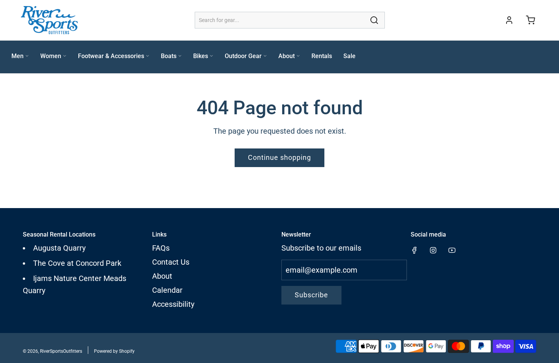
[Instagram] (433, 250)
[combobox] (290, 20)
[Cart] (530, 20)
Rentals (321, 56)
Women (50, 56)
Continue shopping (279, 157)
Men (17, 56)
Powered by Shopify (114, 351)
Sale (349, 56)
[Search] (374, 20)
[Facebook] (414, 250)
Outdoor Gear (243, 56)
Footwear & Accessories (111, 56)
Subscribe (311, 295)
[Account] (509, 20)
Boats (168, 56)
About (286, 56)
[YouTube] (451, 250)
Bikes (200, 56)
